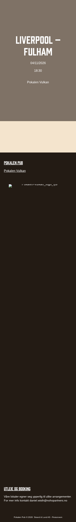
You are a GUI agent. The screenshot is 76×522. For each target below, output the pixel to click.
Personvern (57, 517)
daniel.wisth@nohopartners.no (48, 500)
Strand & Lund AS (42, 517)
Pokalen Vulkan (38, 82)
